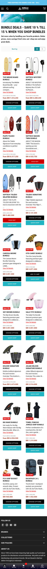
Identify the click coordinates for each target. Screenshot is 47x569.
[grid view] (37, 49)
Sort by (14, 49)
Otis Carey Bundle (34, 253)
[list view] (42, 49)
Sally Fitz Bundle (33, 312)
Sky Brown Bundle (11, 312)
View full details (8, 92)
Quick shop (12, 108)
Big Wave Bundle (10, 422)
